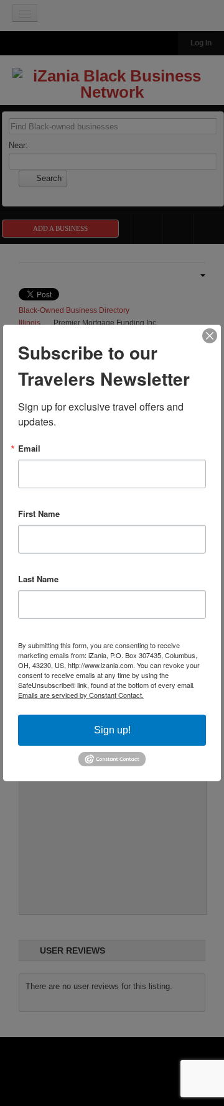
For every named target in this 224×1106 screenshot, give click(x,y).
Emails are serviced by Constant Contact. (81, 695)
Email (29, 448)
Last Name (38, 579)
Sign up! (112, 730)
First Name (39, 513)
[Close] (209, 335)
